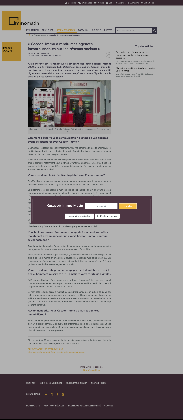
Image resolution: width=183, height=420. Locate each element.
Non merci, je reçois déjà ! (79, 216)
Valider (128, 206)
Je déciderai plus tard (107, 216)
